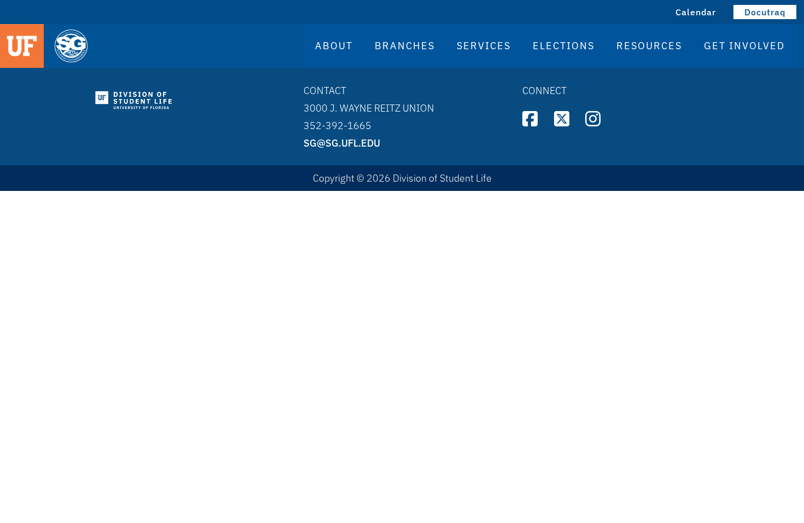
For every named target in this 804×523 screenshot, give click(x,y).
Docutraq (764, 12)
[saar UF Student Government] (153, 47)
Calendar (695, 12)
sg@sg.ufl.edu (342, 143)
